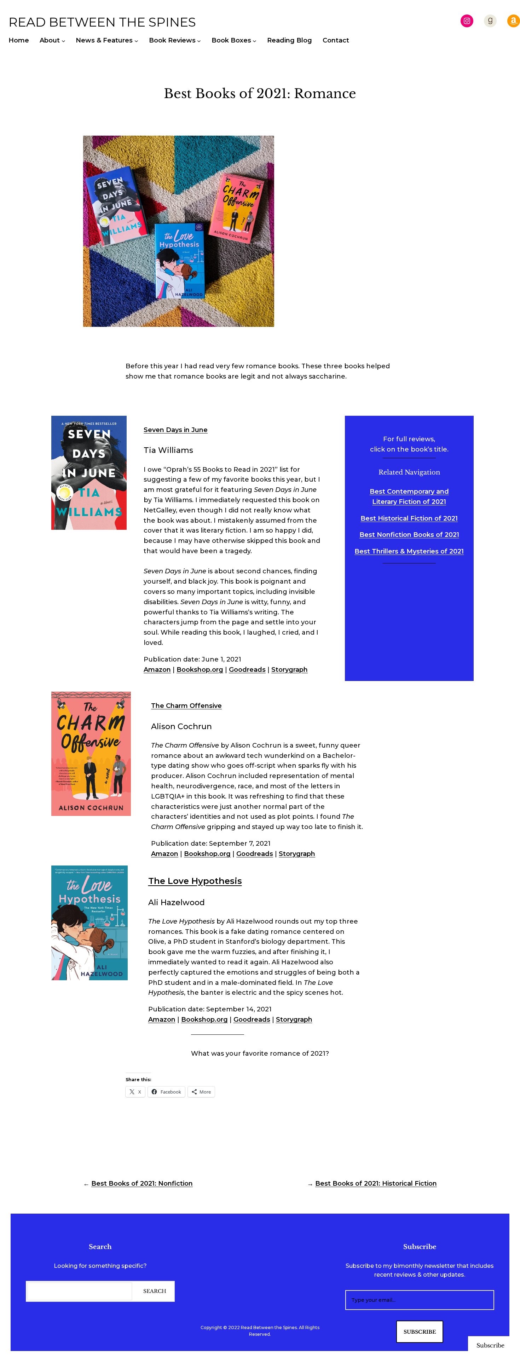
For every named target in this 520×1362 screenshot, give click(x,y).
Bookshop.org (200, 670)
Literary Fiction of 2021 (409, 502)
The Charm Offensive (186, 706)
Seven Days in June (176, 430)
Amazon (157, 670)
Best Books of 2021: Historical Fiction (376, 1183)
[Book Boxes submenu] (254, 40)
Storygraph (289, 670)
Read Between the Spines (102, 22)
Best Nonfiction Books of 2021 (409, 535)
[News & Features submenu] (136, 40)
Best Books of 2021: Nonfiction (142, 1183)
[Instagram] (467, 21)
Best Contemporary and (409, 491)
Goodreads (247, 670)
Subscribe (490, 1345)
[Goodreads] (490, 21)
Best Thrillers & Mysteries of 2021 (409, 551)
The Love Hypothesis (195, 881)
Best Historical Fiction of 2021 (409, 518)
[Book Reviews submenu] (199, 40)
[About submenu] (63, 40)
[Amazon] (513, 21)
